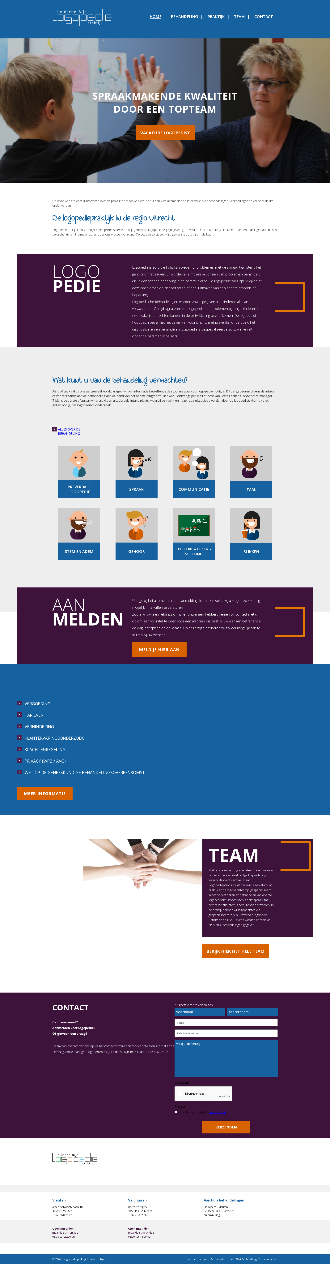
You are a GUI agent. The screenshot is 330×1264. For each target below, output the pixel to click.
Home (155, 16)
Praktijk (216, 16)
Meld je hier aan (159, 649)
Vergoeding (37, 703)
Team (239, 16)
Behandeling (184, 16)
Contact (263, 16)
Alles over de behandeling (69, 431)
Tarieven (34, 715)
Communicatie (194, 489)
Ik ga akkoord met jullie (202, 1112)
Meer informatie (45, 793)
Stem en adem (79, 551)
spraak (136, 489)
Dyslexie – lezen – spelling (194, 551)
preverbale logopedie (79, 489)
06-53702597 (159, 1052)
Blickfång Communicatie (261, 1259)
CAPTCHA (182, 1083)
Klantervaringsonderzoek (54, 738)
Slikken (251, 551)
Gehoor (136, 551)
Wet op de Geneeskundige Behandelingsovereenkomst (85, 772)
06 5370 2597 (63, 1215)
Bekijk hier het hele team (235, 951)
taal (251, 489)
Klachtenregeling (45, 749)
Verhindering (39, 726)
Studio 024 (234, 1259)
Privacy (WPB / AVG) (45, 761)
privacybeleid (217, 1112)
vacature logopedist (165, 133)
